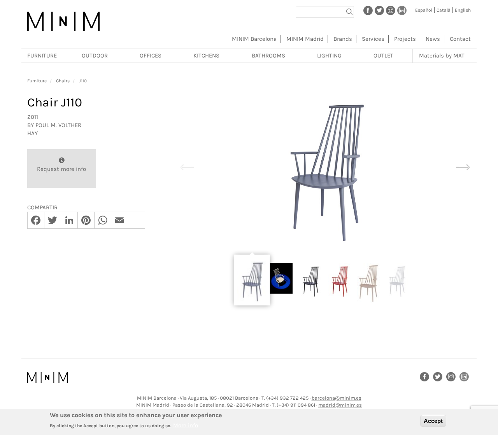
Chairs (63, 81)
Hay (32, 133)
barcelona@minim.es (336, 398)
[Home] (63, 21)
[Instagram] (390, 10)
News (433, 38)
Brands (342, 38)
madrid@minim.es (340, 405)
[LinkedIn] (402, 10)
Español (423, 10)
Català (444, 10)
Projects (405, 38)
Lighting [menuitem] (329, 55)
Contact (460, 38)
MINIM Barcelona (254, 38)
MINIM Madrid (305, 38)
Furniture (37, 81)
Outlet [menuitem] (383, 55)
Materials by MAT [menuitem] (442, 55)
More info (185, 425)
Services (373, 38)
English (463, 10)
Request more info (61, 168)
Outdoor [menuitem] (95, 55)
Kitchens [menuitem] (206, 55)
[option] (325, 166)
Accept (433, 421)
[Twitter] (379, 10)
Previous (187, 166)
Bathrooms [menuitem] (268, 55)
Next (462, 166)
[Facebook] (368, 10)
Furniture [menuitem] (42, 55)
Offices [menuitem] (150, 55)
